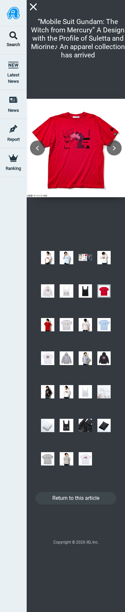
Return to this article (75, 498)
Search (13, 45)
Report (13, 139)
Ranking (13, 168)
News (13, 110)
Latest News (13, 78)
